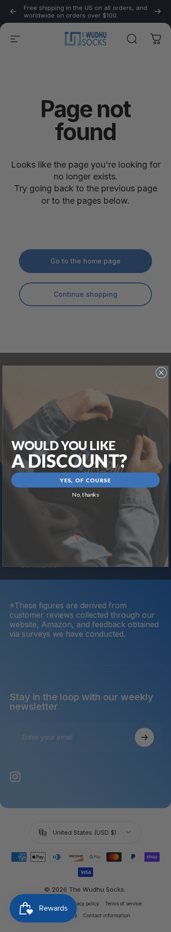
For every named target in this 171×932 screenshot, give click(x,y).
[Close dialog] (161, 372)
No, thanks (85, 494)
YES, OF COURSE (85, 480)
